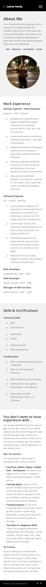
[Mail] (41, 583)
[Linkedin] (37, 583)
